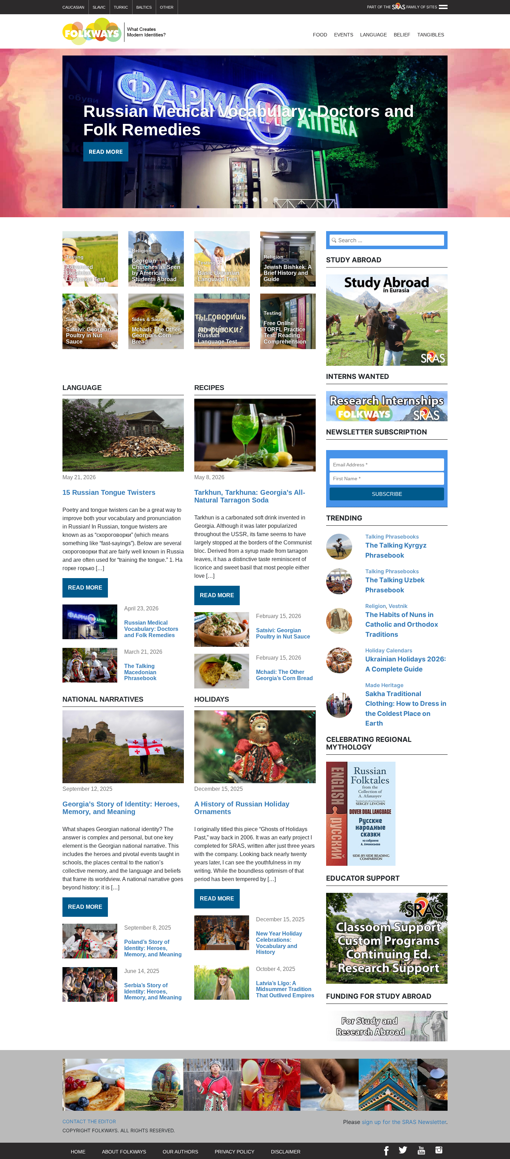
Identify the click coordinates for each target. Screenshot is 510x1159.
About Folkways (124, 1151)
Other (166, 7)
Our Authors (180, 1151)
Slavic (99, 7)
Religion (375, 606)
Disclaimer (285, 1151)
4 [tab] (265, 196)
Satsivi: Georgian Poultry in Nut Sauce (283, 633)
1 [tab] (234, 196)
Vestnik (398, 606)
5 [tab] (275, 196)
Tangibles (430, 34)
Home (78, 1151)
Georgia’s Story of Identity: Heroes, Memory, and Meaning (121, 807)
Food (320, 34)
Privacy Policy (234, 1151)
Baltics (144, 7)
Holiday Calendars (388, 650)
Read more (85, 588)
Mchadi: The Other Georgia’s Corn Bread (284, 675)
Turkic (121, 7)
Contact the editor (89, 1121)
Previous (320, 812)
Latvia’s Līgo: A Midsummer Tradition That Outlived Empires (285, 989)
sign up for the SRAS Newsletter (404, 1121)
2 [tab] (244, 196)
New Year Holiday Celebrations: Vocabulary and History (279, 943)
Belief (402, 34)
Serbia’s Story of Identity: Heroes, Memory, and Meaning (153, 991)
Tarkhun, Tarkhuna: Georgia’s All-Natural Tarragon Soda (249, 496)
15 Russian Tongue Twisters (108, 492)
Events (343, 34)
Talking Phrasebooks (392, 536)
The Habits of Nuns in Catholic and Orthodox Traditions (401, 624)
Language (373, 34)
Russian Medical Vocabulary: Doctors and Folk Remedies (151, 629)
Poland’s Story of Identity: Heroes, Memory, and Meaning (153, 948)
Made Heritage (384, 685)
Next (452, 812)
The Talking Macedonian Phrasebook (140, 672)
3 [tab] (255, 196)
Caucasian (73, 7)
